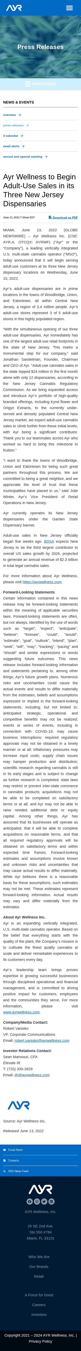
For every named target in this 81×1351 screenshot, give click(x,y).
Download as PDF (65, 217)
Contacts (13, 1160)
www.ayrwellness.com (21, 1012)
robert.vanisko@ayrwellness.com (42, 1041)
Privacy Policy (40, 1341)
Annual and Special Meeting (22, 156)
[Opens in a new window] (30, 1201)
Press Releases (13, 125)
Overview (9, 114)
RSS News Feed (18, 1171)
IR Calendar (10, 135)
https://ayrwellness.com (42, 582)
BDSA (49, 541)
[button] (69, 7)
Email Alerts (11, 146)
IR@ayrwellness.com (32, 1075)
